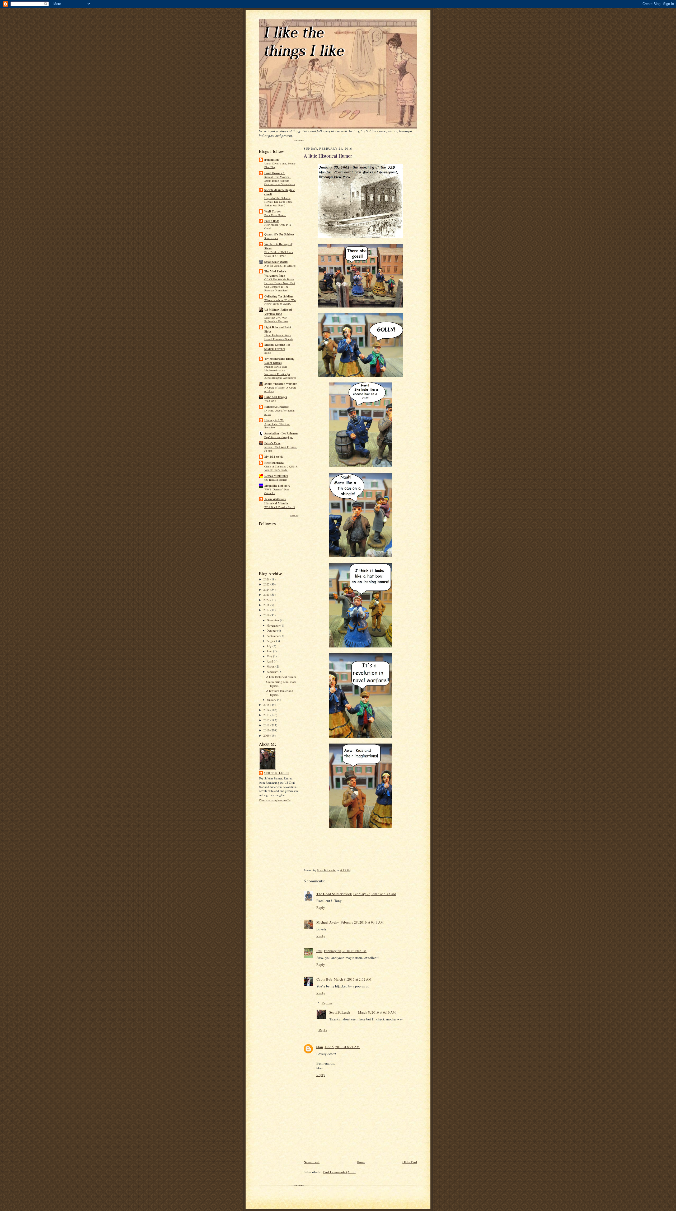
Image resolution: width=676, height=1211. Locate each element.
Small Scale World (276, 262)
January (272, 700)
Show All (294, 515)
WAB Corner (272, 211)
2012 (266, 720)
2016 (266, 615)
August (271, 641)
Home (361, 1162)
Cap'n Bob (324, 979)
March (271, 666)
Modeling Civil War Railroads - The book (276, 319)
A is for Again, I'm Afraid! (280, 265)
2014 (266, 710)
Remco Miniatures (276, 476)
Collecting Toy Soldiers (278, 296)
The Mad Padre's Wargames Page (275, 273)
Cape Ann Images (275, 397)
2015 (266, 705)
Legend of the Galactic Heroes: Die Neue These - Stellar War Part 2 (279, 201)
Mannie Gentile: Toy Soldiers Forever (277, 347)
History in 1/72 (274, 420)
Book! (267, 352)
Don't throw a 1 (274, 173)
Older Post (409, 1162)
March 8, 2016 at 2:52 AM (353, 979)
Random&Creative (276, 407)
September (273, 636)
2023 (266, 595)
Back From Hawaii (275, 215)
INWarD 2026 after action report (279, 412)
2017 (266, 610)
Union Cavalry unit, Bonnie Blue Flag (279, 165)
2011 (266, 725)
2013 (266, 715)
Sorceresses (271, 238)
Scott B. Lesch (276, 773)
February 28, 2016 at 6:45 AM (374, 893)
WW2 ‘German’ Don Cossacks (276, 491)
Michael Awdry (327, 922)
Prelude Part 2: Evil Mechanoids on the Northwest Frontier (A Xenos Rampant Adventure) (280, 372)
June (270, 651)
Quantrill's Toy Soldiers (279, 234)
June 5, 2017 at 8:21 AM (342, 1046)
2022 (266, 600)
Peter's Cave (272, 443)
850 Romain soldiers (275, 479)
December (273, 620)
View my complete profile (274, 800)
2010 (266, 730)
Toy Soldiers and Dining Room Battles (279, 361)
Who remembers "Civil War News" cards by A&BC (280, 302)
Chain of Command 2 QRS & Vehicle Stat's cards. (281, 468)
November (273, 625)
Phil (319, 950)
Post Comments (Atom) (339, 1172)
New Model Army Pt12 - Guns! (278, 226)
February (273, 672)
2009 (266, 735)
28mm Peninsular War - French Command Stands (278, 337)
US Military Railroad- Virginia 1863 (278, 312)
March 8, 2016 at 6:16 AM (377, 1012)
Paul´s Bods (271, 221)
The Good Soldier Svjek (334, 893)
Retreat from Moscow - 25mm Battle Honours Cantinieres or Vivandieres (279, 180)
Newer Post (312, 1162)
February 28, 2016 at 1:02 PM (345, 950)
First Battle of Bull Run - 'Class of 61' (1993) (278, 254)
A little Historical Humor (281, 677)
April (270, 661)
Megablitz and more (277, 486)
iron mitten (271, 160)
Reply (320, 907)
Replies (327, 1003)
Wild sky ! (270, 401)
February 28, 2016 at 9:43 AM (362, 922)
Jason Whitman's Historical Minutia (276, 501)
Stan (319, 1046)
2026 (266, 579)
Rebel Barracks (274, 463)
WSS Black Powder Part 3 (279, 507)
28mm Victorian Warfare (280, 384)
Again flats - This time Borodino (277, 425)
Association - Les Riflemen (281, 433)
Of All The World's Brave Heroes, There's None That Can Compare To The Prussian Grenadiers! (279, 284)
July (270, 646)
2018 (266, 605)
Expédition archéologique (278, 437)
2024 (266, 590)
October (272, 630)
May (270, 656)
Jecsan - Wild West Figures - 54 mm (280, 448)
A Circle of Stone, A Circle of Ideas (280, 389)
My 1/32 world (273, 457)
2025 (266, 584)
